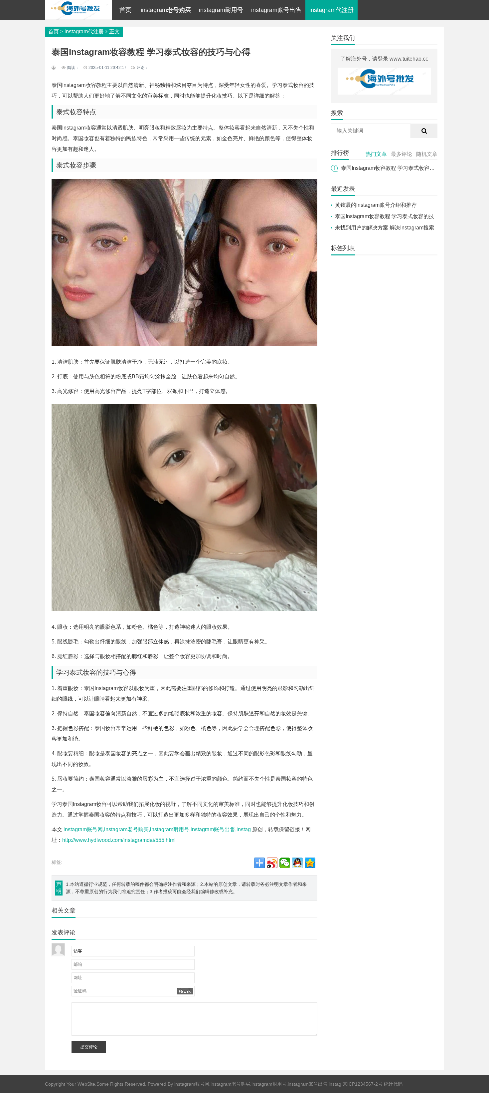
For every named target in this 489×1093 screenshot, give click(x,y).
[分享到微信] (284, 863)
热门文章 (376, 154)
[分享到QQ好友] (297, 863)
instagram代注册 (331, 10)
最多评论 (401, 154)
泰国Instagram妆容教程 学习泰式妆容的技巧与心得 (401, 168)
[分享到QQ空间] (310, 863)
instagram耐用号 (221, 10)
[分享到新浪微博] (272, 863)
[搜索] (424, 131)
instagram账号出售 (276, 10)
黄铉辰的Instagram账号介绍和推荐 (376, 205)
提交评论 (88, 1046)
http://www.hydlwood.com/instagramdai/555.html (119, 840)
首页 (125, 10)
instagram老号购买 (166, 10)
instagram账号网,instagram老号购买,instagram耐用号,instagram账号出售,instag (157, 829)
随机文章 (426, 154)
